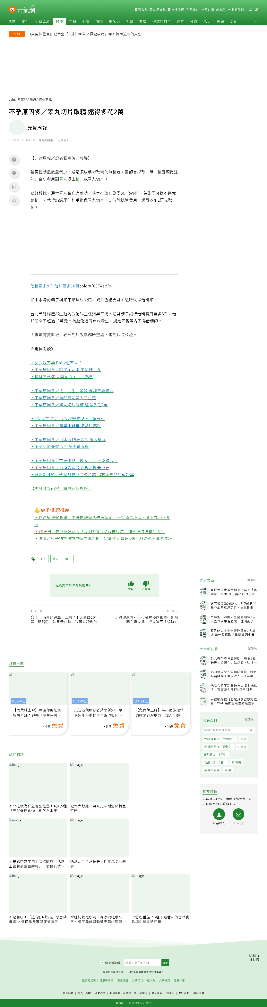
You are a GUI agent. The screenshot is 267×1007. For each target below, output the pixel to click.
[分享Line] (14, 173)
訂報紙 (170, 993)
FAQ (80, 993)
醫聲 (143, 21)
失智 (129, 21)
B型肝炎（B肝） (215, 754)
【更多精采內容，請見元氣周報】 (61, 488)
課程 (99, 21)
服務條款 (115, 993)
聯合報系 (156, 993)
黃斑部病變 (212, 770)
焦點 (12, 21)
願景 (222, 9)
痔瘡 (243, 739)
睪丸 (63, 179)
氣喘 (228, 770)
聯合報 (142, 9)
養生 (25, 21)
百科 (72, 21)
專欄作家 (179, 980)
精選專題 (122, 980)
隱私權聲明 (141, 993)
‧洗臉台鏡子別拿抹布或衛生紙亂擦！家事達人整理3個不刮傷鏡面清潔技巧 (103, 538)
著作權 (127, 993)
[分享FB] (14, 159)
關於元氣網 (89, 980)
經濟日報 (159, 9)
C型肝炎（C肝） (215, 762)
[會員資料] (250, 9)
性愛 (194, 21)
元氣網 (22, 99)
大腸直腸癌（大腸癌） (219, 739)
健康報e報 (112, 963)
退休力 (114, 21)
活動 (233, 21)
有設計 (194, 9)
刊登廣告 (68, 993)
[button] (256, 21)
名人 (207, 21)
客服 (88, 993)
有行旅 (209, 9)
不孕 (51, 363)
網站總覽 (198, 993)
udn (12, 99)
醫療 (59, 21)
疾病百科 (137, 980)
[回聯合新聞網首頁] (12, 10)
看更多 (252, 580)
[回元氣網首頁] (26, 9)
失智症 (242, 747)
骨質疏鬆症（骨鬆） (218, 747)
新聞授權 (100, 993)
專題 (220, 21)
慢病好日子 (161, 21)
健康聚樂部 (106, 980)
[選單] (256, 9)
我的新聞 (237, 9)
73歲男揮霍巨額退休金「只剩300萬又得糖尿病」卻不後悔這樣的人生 (84, 33)
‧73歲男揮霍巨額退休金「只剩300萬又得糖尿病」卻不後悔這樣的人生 (99, 531)
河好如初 (177, 9)
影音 (86, 21)
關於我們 (183, 993)
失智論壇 (42, 21)
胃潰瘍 (236, 762)
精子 (80, 179)
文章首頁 (164, 980)
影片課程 (18, 701)
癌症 (180, 21)
